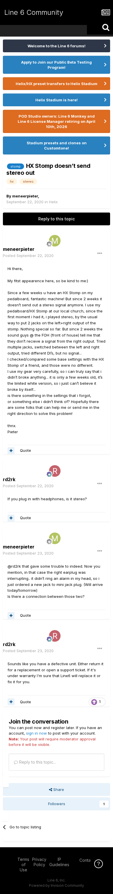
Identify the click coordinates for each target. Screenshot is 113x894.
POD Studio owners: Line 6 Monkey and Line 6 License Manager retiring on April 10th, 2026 (56, 121)
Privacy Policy (39, 862)
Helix (53, 201)
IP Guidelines (59, 862)
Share (58, 789)
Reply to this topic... (37, 762)
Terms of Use (23, 864)
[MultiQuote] (11, 450)
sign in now (36, 733)
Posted (28, 255)
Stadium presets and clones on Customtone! (57, 145)
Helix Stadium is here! (56, 100)
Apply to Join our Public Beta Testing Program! (56, 65)
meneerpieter (25, 196)
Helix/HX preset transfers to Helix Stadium (56, 83)
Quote (25, 450)
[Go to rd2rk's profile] (55, 471)
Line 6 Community (33, 12)
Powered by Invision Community (56, 885)
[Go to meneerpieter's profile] (55, 241)
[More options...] (99, 253)
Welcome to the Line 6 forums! (56, 46)
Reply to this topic (56, 218)
